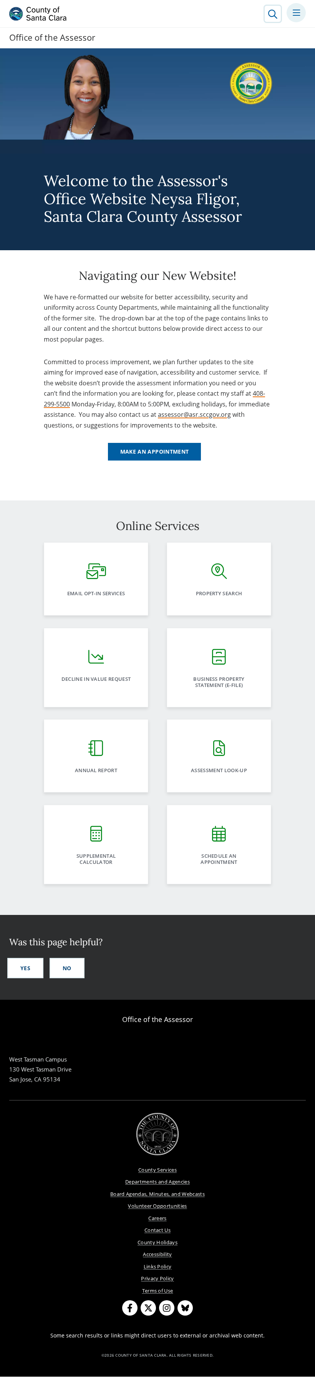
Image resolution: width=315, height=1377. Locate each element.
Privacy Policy (157, 1278)
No (67, 968)
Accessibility (157, 1254)
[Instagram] (166, 1308)
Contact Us (157, 1230)
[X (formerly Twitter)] (148, 1308)
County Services (157, 1169)
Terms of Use (157, 1290)
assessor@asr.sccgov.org (194, 414)
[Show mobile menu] (296, 12)
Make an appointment (154, 451)
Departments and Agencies (157, 1181)
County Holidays (157, 1242)
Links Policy (158, 1266)
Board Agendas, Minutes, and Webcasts (157, 1193)
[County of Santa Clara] (38, 14)
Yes (25, 968)
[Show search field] (273, 14)
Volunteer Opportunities (157, 1205)
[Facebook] (130, 1308)
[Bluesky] (185, 1308)
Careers (157, 1218)
